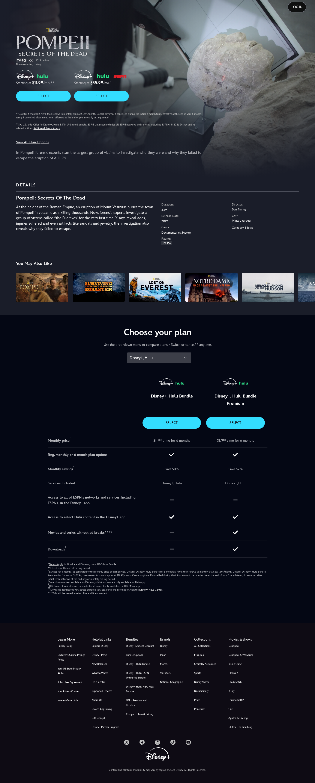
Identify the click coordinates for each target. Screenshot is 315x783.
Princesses (199, 708)
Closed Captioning (102, 708)
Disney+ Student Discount (140, 645)
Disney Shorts (201, 681)
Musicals (199, 654)
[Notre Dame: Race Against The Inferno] (211, 287)
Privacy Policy (65, 645)
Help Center (98, 681)
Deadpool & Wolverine (240, 654)
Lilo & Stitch (235, 681)
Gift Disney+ (98, 718)
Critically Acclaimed (205, 663)
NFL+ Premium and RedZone (136, 703)
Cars (230, 708)
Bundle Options (134, 654)
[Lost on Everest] (155, 287)
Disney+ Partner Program (105, 727)
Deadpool (233, 645)
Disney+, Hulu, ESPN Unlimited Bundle (137, 675)
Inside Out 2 (235, 663)
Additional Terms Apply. (46, 128)
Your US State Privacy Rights (69, 671)
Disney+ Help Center (150, 589)
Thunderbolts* (236, 699)
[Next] (306, 286)
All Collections (202, 645)
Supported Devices (102, 690)
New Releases (99, 663)
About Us (97, 699)
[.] (126, 742)
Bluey (231, 690)
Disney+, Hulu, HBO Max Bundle (140, 689)
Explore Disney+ (101, 645)
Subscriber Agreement (70, 682)
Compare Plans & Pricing (139, 714)
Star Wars (165, 672)
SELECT (43, 96)
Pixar (163, 654)
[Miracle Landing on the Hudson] (268, 287)
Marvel (164, 663)
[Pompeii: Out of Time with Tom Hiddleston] (42, 287)
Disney (163, 645)
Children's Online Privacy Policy (71, 657)
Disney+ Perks (99, 654)
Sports (197, 672)
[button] (106, 639)
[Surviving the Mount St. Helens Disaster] (99, 287)
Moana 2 (233, 672)
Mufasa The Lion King (240, 727)
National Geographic (171, 681)
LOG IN (297, 7)
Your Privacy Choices (69, 691)
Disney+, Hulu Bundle (138, 663)
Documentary (201, 690)
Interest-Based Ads (68, 700)
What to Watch (100, 672)
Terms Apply (56, 564)
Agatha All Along (238, 718)
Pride (197, 699)
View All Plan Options (32, 142)
